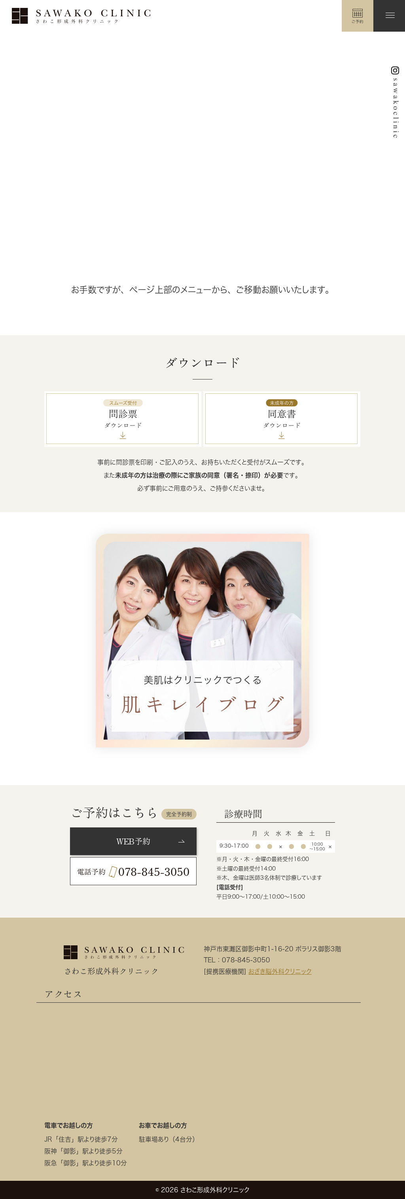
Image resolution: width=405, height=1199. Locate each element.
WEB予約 (133, 841)
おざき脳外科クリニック (280, 971)
